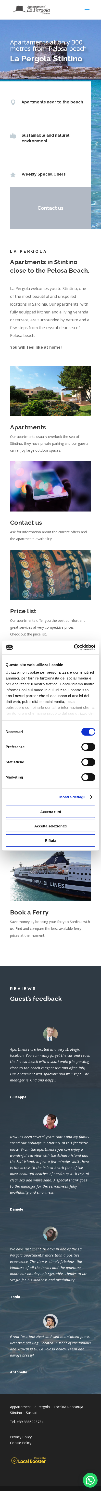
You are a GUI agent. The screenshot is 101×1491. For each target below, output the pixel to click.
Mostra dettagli (72, 797)
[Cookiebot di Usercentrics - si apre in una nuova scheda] (73, 647)
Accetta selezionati (50, 826)
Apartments (28, 427)
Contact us (50, 208)
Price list (23, 611)
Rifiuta (50, 840)
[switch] (88, 747)
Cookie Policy (20, 1442)
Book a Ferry (29, 912)
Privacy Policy (21, 1437)
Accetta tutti (50, 812)
